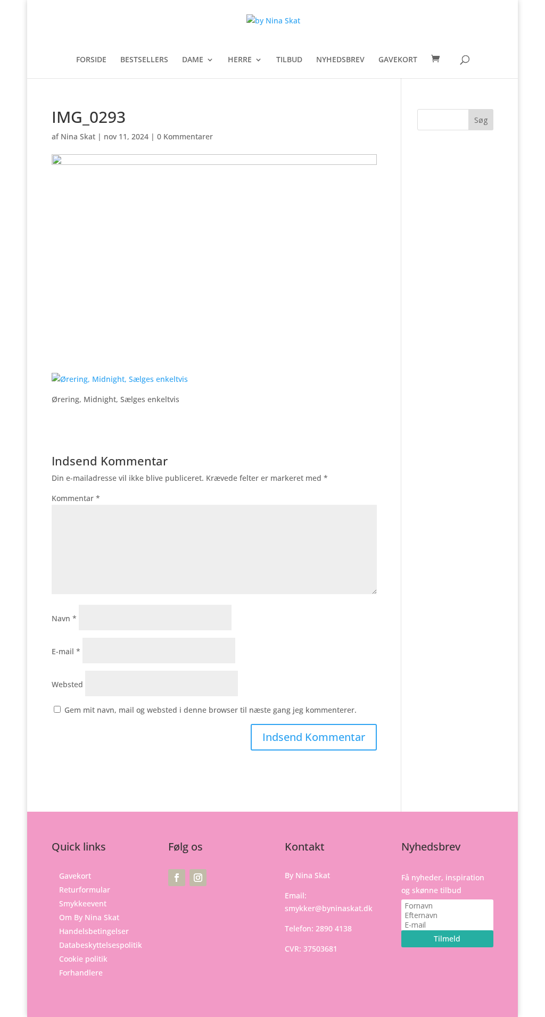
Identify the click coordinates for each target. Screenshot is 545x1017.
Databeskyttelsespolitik (100, 945)
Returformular (84, 890)
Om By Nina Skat (89, 917)
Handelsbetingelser (94, 931)
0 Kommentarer (185, 136)
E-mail (66, 651)
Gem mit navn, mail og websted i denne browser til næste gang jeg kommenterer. (210, 710)
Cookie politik (83, 959)
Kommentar (76, 498)
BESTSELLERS (144, 60)
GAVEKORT (397, 60)
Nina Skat (78, 136)
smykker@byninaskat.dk (329, 908)
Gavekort (75, 876)
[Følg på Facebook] (176, 877)
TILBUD (289, 60)
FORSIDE (91, 60)
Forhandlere (81, 973)
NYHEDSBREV (340, 60)
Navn (64, 618)
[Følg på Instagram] (198, 877)
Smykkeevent (82, 903)
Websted (67, 684)
